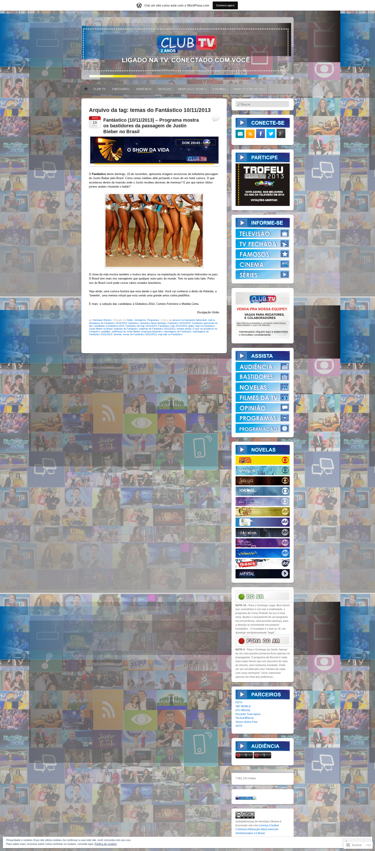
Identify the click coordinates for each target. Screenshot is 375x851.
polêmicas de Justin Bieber (126, 331)
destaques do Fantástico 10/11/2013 (108, 323)
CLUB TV (99, 89)
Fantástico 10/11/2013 (179, 323)
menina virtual (184, 328)
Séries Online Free (246, 722)
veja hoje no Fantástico (170, 334)
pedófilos (106, 331)
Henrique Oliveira (102, 320)
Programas (153, 320)
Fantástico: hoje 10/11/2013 (172, 326)
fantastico (133, 323)
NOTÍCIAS (165, 89)
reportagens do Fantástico (177, 331)
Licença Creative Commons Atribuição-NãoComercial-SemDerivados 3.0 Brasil (257, 829)
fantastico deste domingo (153, 323)
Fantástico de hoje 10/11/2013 (141, 326)
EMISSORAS (120, 89)
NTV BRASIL (243, 710)
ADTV (238, 725)
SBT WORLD (243, 706)
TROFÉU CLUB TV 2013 (248, 89)
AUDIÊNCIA (143, 89)
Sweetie (117, 334)
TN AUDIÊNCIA (244, 718)
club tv (211, 320)
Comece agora (225, 5)
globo (191, 326)
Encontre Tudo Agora (247, 714)
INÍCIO (86, 89)
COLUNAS (219, 89)
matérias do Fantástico (126, 328)
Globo (130, 320)
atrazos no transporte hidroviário (190, 320)
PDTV (238, 702)
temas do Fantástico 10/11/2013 (140, 334)
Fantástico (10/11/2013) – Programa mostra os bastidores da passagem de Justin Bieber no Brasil (151, 125)
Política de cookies (106, 844)
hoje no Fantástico (205, 326)
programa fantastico (151, 331)
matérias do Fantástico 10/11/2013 (157, 328)
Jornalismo (140, 320)
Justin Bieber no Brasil (100, 328)
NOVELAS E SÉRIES (192, 89)
